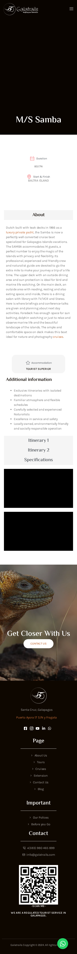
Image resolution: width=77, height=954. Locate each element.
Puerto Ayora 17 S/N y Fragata (36, 717)
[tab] (38, 215)
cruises (58, 337)
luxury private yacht (20, 232)
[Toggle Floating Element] (62, 943)
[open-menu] (71, 9)
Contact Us (38, 643)
